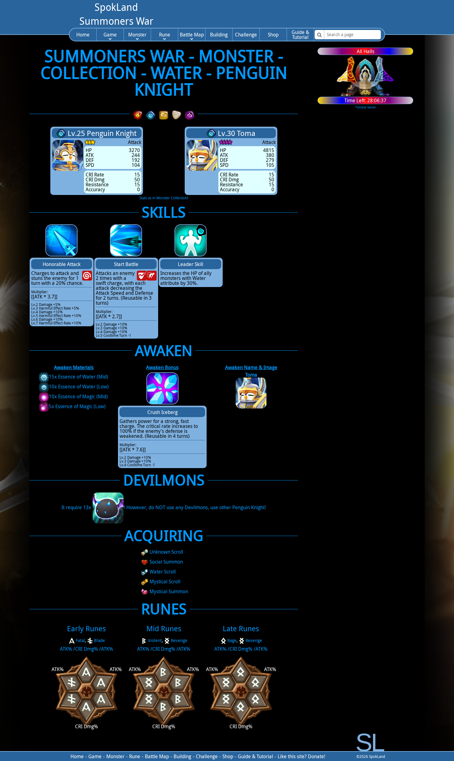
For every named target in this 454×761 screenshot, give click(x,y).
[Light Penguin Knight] (177, 113)
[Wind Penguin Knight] (164, 113)
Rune (164, 34)
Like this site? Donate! (301, 756)
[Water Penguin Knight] (151, 113)
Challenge (246, 34)
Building (219, 34)
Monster (137, 34)
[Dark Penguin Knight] (190, 113)
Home (83, 34)
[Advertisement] (276, 14)
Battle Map (192, 34)
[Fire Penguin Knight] (138, 113)
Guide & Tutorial (255, 756)
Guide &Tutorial (300, 34)
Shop (273, 34)
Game (110, 34)
